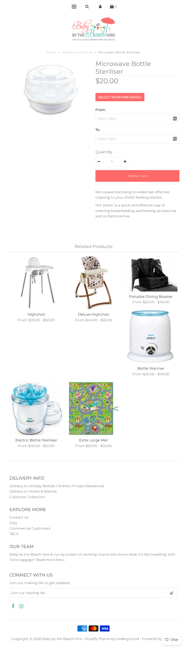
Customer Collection (27, 497)
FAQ (13, 523)
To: (97, 130)
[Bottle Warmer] (151, 336)
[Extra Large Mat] (93, 408)
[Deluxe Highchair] (93, 282)
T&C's (13, 533)
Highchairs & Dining (77, 52)
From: (100, 110)
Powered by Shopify (159, 639)
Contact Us (18, 517)
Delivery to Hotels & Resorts (33, 491)
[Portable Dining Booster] (151, 274)
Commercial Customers (29, 528)
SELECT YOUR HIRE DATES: (119, 97)
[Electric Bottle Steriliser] (36, 408)
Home (51, 52)
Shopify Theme (97, 639)
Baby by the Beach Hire (62, 639)
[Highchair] (36, 282)
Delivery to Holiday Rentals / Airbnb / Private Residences (56, 486)
